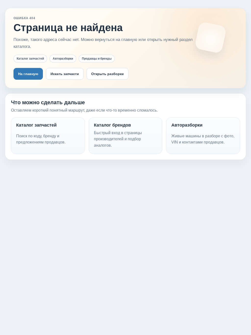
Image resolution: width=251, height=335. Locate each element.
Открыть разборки (107, 74)
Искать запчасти (64, 74)
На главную (28, 74)
